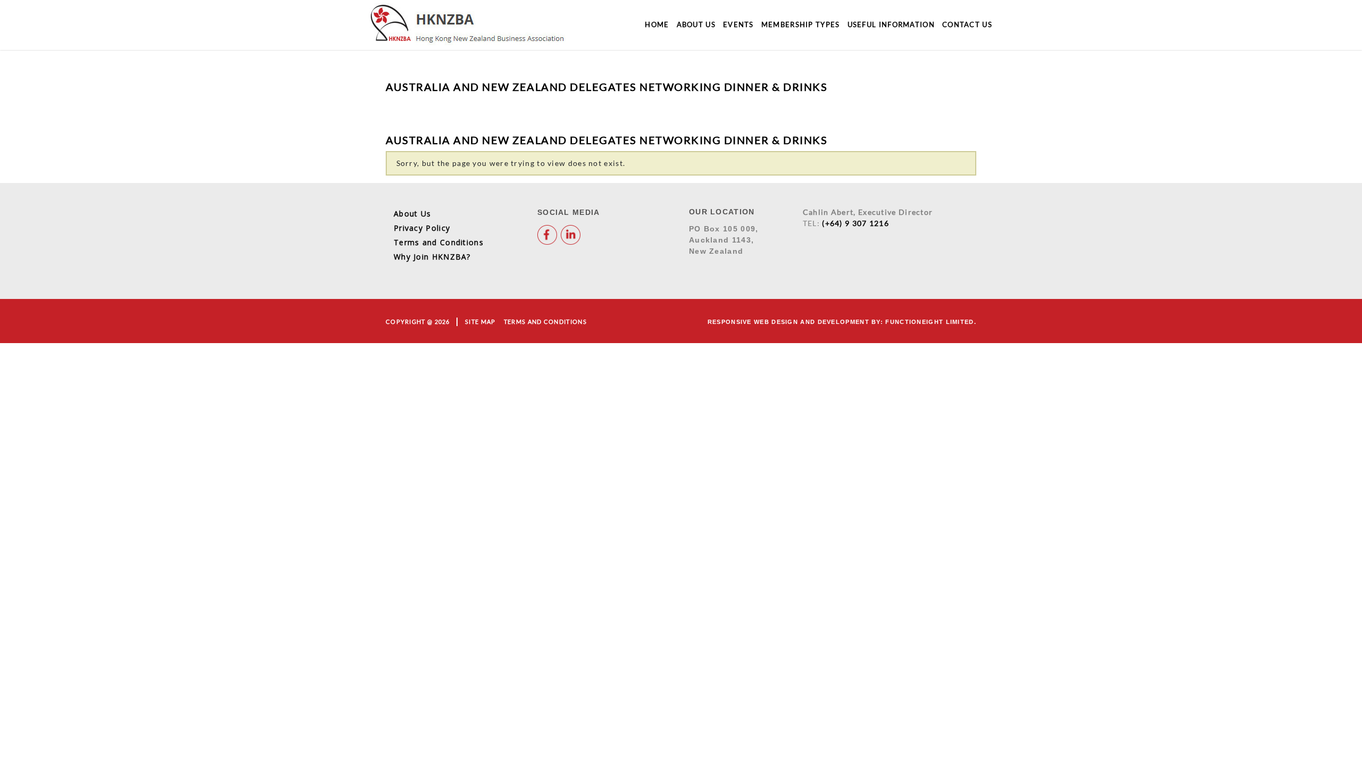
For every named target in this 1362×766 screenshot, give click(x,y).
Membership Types (800, 24)
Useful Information (891, 24)
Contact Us (967, 24)
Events (738, 24)
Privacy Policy (422, 228)
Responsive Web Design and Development (788, 322)
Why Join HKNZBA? (432, 257)
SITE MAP (480, 321)
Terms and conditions (545, 321)
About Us (696, 24)
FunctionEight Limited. (930, 322)
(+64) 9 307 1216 (855, 223)
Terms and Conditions (439, 242)
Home (657, 24)
